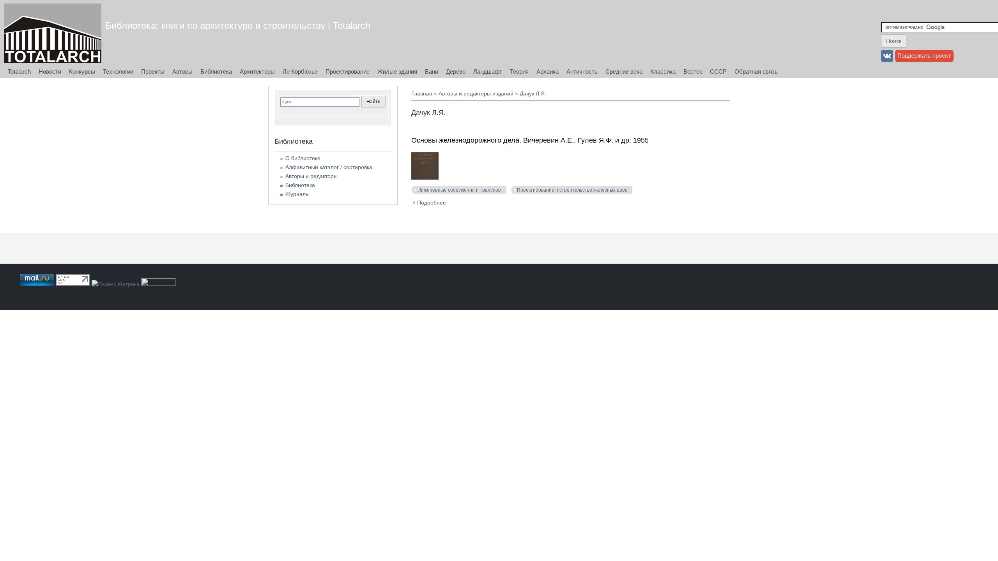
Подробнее (431, 202)
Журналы (297, 194)
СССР (718, 71)
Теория (519, 71)
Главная (421, 93)
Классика (663, 71)
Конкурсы (82, 71)
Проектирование (348, 71)
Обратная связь (756, 71)
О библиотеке (302, 158)
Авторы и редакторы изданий (476, 93)
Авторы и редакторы (311, 176)
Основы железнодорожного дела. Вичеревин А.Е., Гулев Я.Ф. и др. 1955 (530, 140)
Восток (692, 71)
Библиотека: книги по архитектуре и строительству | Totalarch (237, 25)
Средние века (623, 71)
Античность (582, 71)
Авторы (182, 71)
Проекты (153, 71)
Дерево (455, 71)
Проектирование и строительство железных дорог (573, 190)
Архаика (547, 71)
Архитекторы (257, 71)
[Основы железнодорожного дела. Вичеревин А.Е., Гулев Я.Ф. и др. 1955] (425, 178)
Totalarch (19, 71)
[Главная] (52, 33)
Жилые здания (397, 71)
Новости (50, 71)
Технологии (118, 71)
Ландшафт (487, 71)
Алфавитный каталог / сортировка (328, 167)
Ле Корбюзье (300, 71)
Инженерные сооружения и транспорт (460, 190)
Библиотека (216, 71)
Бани (431, 71)
